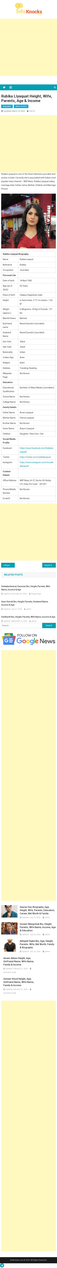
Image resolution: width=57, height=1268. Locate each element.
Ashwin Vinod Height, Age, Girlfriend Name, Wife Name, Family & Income (18, 982)
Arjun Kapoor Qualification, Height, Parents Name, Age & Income (10, 565)
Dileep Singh (36, 594)
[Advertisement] (28, 47)
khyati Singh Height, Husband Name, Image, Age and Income (50, 565)
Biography (7, 106)
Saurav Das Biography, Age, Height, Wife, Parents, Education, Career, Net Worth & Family (37, 910)
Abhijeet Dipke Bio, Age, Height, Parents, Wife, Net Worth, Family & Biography (37, 944)
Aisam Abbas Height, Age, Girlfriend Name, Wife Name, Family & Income (18, 961)
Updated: (14, 111)
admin (32, 111)
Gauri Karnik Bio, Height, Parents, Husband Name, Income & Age (24, 603)
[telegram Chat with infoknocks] (2, 1266)
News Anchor (21, 106)
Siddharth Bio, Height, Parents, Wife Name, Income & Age (28, 617)
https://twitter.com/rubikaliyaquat (35, 457)
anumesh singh (9, 972)
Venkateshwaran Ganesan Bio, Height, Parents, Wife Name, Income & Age (25, 588)
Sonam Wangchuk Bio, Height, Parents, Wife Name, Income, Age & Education (38, 927)
